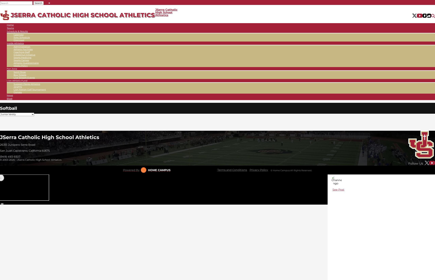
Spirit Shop (20, 72)
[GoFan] (427, 16)
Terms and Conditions (232, 170)
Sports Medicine (22, 57)
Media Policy (21, 65)
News (10, 95)
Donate (18, 92)
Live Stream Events (24, 77)
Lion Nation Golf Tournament (30, 89)
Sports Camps (21, 60)
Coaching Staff (22, 52)
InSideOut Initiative (24, 54)
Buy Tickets (20, 75)
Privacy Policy (259, 170)
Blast (9, 98)
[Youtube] (420, 16)
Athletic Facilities (23, 49)
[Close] (334, 180)
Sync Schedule (22, 37)
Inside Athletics (15, 43)
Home (10, 24)
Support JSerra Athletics (27, 84)
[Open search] (433, 16)
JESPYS (18, 86)
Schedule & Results (17, 31)
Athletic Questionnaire (26, 63)
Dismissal (19, 40)
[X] (414, 16)
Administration (22, 46)
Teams (10, 28)
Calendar (19, 34)
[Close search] (49, 2)
